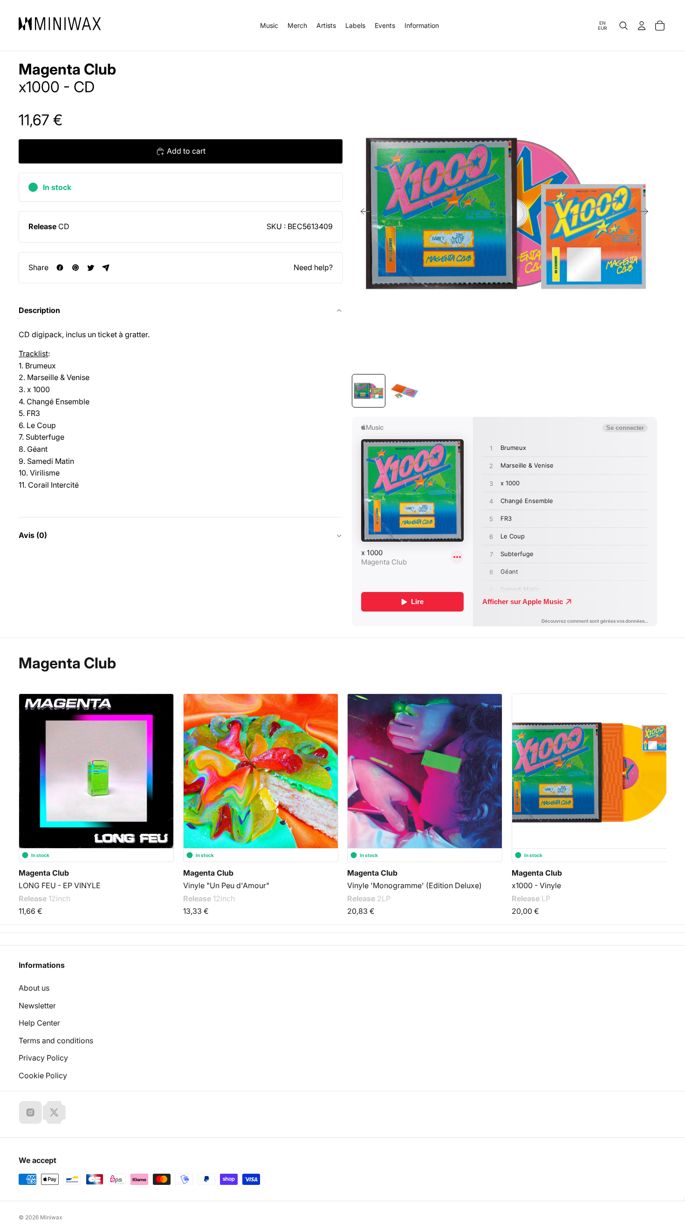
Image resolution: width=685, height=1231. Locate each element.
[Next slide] (646, 213)
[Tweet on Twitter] (91, 268)
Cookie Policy (43, 1075)
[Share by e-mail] (106, 268)
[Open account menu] (641, 25)
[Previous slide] (362, 213)
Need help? (313, 267)
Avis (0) (33, 535)
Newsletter (37, 1005)
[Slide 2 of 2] (404, 391)
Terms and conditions (56, 1040)
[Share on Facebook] (60, 268)
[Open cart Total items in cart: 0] (659, 25)
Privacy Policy (43, 1057)
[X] (54, 1112)
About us (34, 988)
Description (39, 310)
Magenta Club (67, 69)
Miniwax (51, 1217)
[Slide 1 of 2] (368, 391)
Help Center (39, 1022)
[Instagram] (30, 1112)
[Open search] (623, 25)
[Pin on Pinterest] (75, 268)
